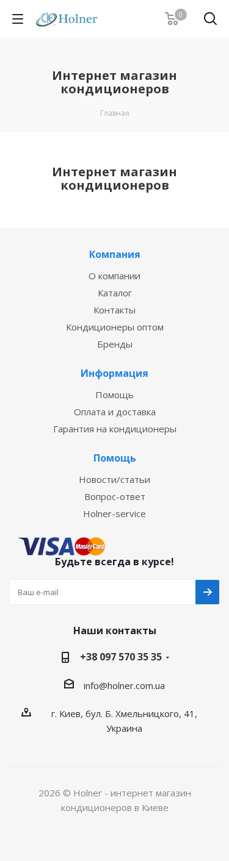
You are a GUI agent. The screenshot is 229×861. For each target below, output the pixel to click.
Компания (114, 254)
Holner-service (114, 513)
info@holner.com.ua (124, 685)
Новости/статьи (114, 479)
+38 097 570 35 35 (121, 656)
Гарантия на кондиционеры (114, 429)
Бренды (115, 344)
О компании (114, 276)
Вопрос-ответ (114, 496)
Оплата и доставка (115, 411)
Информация (114, 373)
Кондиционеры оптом (115, 327)
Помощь (114, 394)
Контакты (114, 310)
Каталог (115, 293)
